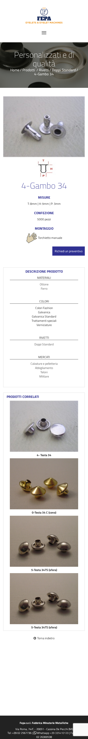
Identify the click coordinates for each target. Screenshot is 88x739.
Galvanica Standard (44, 316)
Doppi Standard (64, 70)
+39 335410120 (59, 733)
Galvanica (44, 312)
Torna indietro (45, 638)
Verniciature (44, 325)
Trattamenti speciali (44, 320)
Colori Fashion (44, 308)
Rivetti (44, 70)
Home (14, 70)
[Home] (44, 14)
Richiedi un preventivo (68, 251)
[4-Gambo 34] (44, 126)
